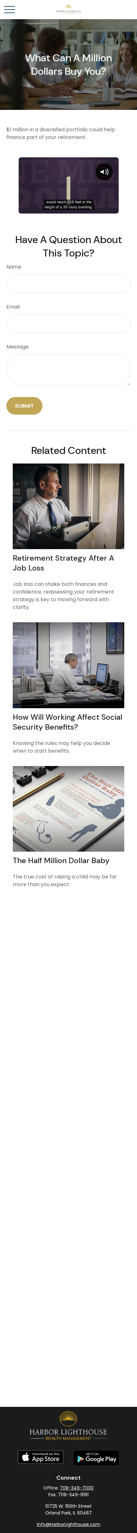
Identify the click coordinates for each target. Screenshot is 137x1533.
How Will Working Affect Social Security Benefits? (67, 722)
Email (13, 306)
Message (17, 346)
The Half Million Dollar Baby (61, 860)
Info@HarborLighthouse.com (68, 1524)
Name (13, 267)
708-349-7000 (77, 1488)
